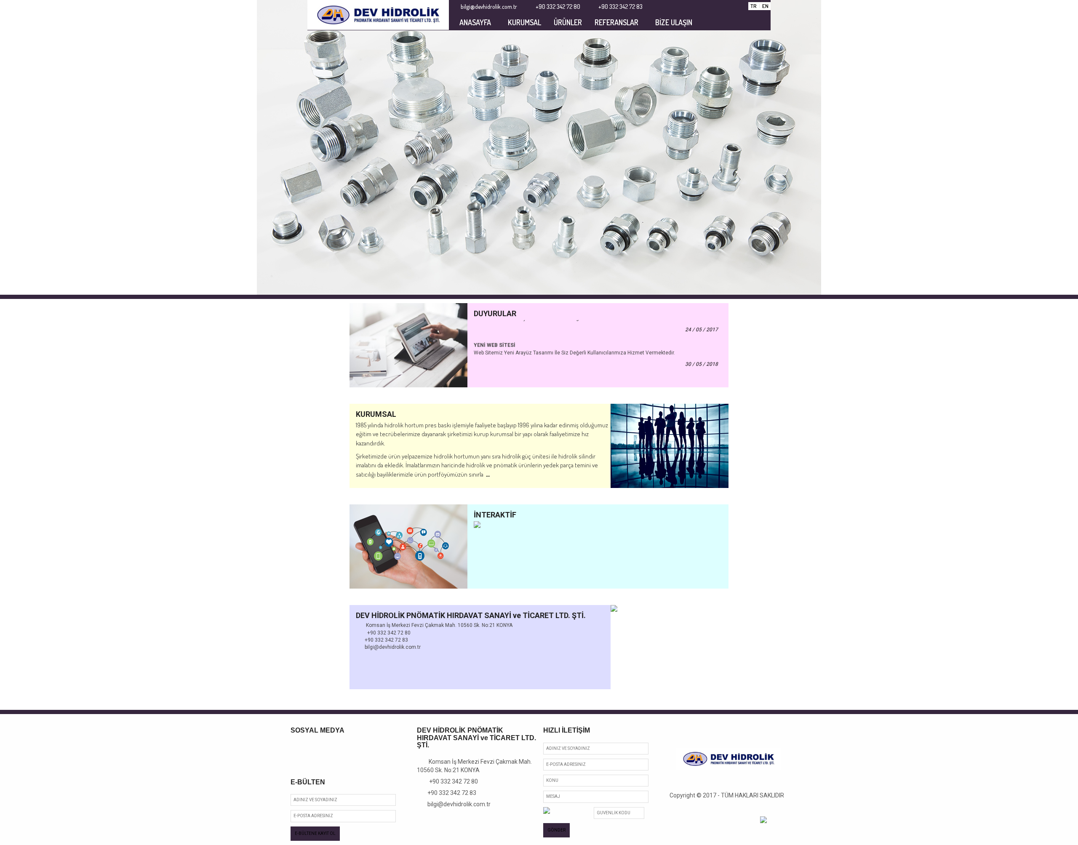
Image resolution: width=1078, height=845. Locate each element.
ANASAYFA (475, 22)
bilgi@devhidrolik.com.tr (456, 804)
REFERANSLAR (616, 22)
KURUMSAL (524, 22)
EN (765, 6)
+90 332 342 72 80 (450, 781)
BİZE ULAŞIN (673, 22)
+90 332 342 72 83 (449, 792)
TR (753, 6)
